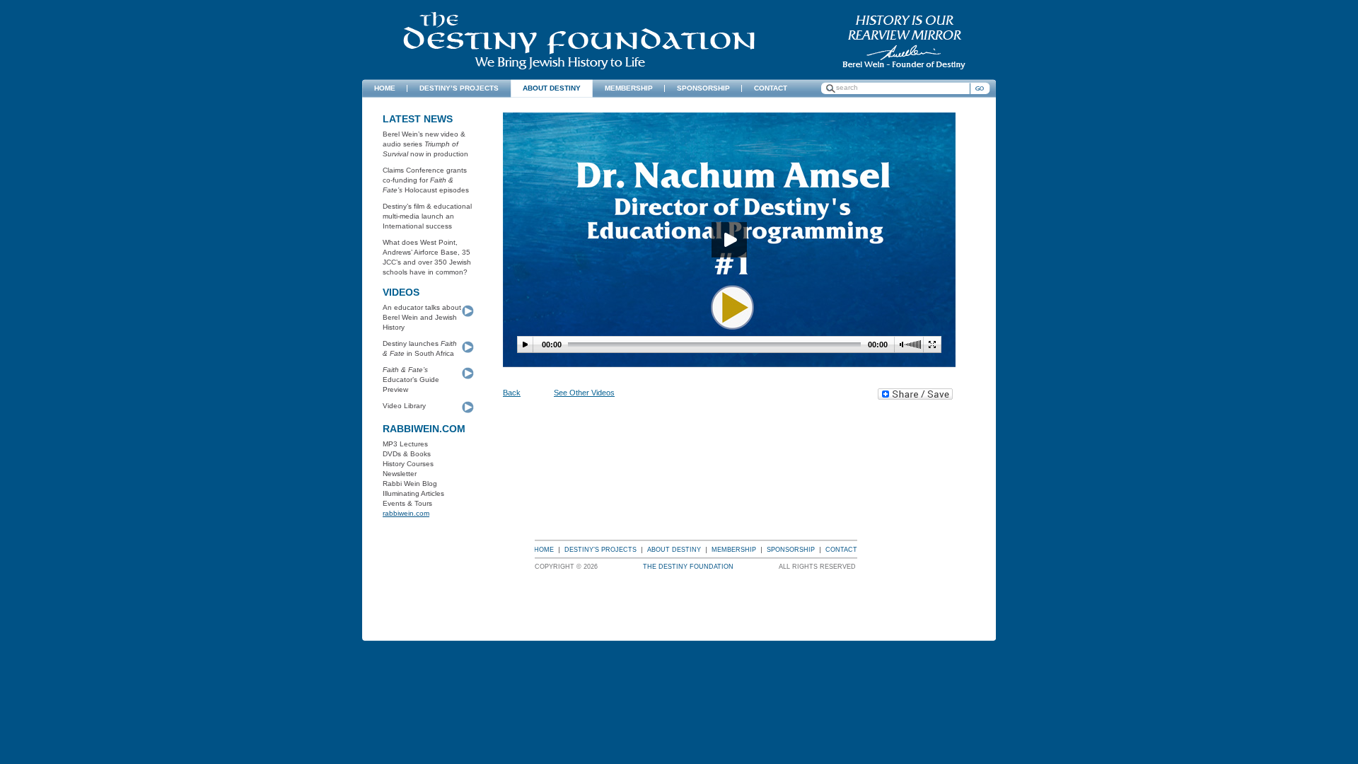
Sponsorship (791, 549)
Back (512, 392)
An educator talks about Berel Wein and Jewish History (422, 317)
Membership (734, 549)
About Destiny (674, 549)
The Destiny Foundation (579, 40)
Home (544, 549)
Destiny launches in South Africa (420, 348)
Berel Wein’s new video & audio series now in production (425, 144)
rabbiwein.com (406, 513)
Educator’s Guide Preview (411, 379)
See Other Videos (584, 392)
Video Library (404, 406)
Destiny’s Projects (600, 549)
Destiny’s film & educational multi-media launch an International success (427, 216)
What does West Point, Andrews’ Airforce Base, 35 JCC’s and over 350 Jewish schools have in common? (427, 257)
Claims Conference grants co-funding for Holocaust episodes (426, 180)
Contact (841, 549)
